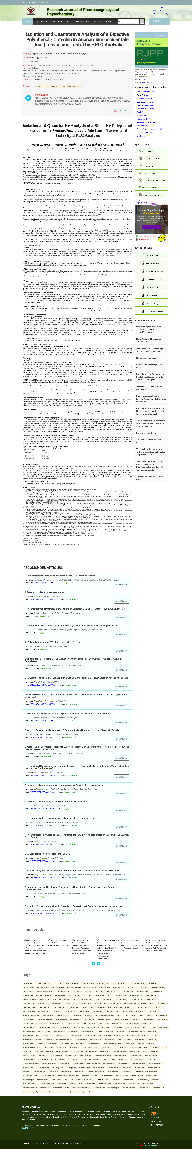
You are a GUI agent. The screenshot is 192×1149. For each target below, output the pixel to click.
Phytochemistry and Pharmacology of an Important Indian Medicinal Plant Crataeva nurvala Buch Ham (75, 609)
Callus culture (117, 1027)
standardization (162, 1003)
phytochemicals (163, 1027)
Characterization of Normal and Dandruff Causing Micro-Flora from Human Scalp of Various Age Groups (76, 678)
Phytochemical (41, 1092)
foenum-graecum (132, 1023)
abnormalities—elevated (109, 991)
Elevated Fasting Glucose (117, 995)
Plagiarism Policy (143, 112)
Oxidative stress (152, 1039)
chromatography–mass (61, 1027)
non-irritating (80, 1043)
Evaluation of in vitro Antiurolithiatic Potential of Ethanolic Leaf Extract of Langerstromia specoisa (73, 906)
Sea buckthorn (155, 1011)
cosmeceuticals (70, 1011)
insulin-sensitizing (130, 1015)
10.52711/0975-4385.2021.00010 (42, 861)
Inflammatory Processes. (90, 1075)
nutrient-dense (143, 1007)
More (97, 21)
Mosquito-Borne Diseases (32, 1047)
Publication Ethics (144, 119)
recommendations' (143, 991)
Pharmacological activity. (97, 1071)
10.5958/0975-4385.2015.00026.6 (42, 685)
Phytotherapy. (130, 1007)
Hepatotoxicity (75, 1007)
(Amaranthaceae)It (47, 1083)
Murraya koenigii (72, 983)
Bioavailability (76, 1015)
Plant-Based (39, 1051)
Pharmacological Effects (57, 1092)
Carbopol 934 (153, 1031)
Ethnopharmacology (158, 987)
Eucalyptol (37, 1039)
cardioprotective (44, 1011)
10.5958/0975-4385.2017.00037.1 (42, 775)
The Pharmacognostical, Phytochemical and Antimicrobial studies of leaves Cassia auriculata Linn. (74, 870)
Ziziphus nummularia (56, 1023)
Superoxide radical (95, 1023)
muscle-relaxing (77, 1051)
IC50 (107, 1023)
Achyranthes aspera (30, 1088)
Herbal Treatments (48, 1075)
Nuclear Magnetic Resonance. (33, 1043)
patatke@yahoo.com (38, 57)
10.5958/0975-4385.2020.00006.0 (42, 583)
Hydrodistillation (133, 1035)
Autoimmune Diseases (31, 1075)
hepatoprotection (115, 1003)
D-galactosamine (70, 1003)
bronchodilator (90, 1035)
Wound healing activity (61, 1088)
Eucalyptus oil (119, 1035)
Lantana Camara (42, 1080)
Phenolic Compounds (108, 1059)
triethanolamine (59, 1031)
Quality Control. (64, 1063)
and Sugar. (49, 1051)
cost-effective (158, 991)
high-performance (29, 1027)
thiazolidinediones (127, 991)
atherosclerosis (91, 991)
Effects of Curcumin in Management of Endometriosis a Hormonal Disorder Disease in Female (72, 730)
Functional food (80, 1071)
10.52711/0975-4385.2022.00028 (42, 913)
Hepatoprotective (40, 1071)
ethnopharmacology (137, 983)
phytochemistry (153, 983)
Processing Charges (150, 188)
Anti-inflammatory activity (136, 1031)
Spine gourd (126, 1068)
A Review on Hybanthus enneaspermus (44, 592)
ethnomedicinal (147, 1083)
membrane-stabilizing (146, 1003)
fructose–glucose (86, 1055)
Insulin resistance (29, 1019)
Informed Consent (144, 98)
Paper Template (149, 166)
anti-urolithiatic (61, 1019)
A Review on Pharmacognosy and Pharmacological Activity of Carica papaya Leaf (65, 785)
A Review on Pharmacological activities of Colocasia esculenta (56, 801)
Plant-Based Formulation (145, 1043)
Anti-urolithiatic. (117, 1023)
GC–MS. (152, 1027)
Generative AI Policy (145, 109)
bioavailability (57, 1011)
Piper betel (144, 987)
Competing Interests (145, 92)
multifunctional (28, 1068)
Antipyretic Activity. (86, 1092)
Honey (83, 1059)
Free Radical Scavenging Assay (140, 1059)
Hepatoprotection (60, 1007)
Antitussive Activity (103, 1080)
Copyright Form (149, 173)
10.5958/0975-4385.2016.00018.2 (42, 825)
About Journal (29, 2)
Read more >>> (163, 76)
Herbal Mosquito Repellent (112, 1043)
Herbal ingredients (44, 983)
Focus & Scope (143, 95)
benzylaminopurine (147, 1023)
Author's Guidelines (151, 159)
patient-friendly (134, 1051)
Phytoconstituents (153, 1068)
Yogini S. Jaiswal (38, 54)
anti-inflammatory (58, 987)
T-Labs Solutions (152, 1146)
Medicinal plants (89, 1007)
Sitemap (78, 1143)
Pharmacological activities (46, 991)
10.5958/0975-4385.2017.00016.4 (42, 878)
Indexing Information (152, 195)
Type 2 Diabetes (151, 995)
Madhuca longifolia (44, 1007)
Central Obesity (59, 995)
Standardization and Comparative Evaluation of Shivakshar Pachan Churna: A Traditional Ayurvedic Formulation (73, 660)
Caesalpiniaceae (99, 1088)
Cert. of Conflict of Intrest (154, 180)
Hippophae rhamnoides (31, 1015)
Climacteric (155, 1047)
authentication (60, 1059)
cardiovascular (78, 991)
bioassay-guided (57, 1068)
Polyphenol (71, 86)
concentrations (73, 1031)
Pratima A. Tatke (52, 54)
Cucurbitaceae (139, 1068)
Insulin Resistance (74, 995)
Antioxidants (139, 1039)
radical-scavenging (121, 1019)
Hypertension (100, 995)
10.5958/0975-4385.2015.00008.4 (42, 721)
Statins (75, 999)
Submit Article (160, 21)
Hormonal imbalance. (46, 1019)
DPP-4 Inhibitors (121, 999)
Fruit (146, 1047)
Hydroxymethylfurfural (31, 1063)
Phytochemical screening (150, 1035)
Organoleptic (58, 983)
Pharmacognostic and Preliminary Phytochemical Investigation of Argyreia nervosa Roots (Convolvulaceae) (69, 888)
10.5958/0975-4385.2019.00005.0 (42, 704)
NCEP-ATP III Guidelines (61, 999)
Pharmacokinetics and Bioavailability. (108, 1015)
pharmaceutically (93, 1027)
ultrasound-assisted (155, 1063)
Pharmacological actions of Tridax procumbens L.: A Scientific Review (60, 575)
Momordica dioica (113, 1068)
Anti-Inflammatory (142, 1080)
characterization (47, 1035)
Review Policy (142, 126)
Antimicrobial (128, 1080)
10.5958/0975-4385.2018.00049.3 (42, 844)
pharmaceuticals (119, 987)
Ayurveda (149, 1015)
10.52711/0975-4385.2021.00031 (42, 737)
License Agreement (145, 102)
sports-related (105, 1051)
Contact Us (44, 2)
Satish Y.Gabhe (66, 54)
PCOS (141, 1015)
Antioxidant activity (104, 1007)
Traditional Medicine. (30, 1083)
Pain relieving (153, 1051)
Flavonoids (48, 1039)
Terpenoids (27, 1039)
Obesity (48, 995)
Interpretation (47, 1059)
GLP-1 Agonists (107, 999)
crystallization (135, 1019)
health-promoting (121, 1047)
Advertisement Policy (145, 132)
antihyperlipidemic (93, 1063)
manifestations (113, 1071)
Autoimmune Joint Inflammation (146, 1071)
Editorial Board (60, 21)
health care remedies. (119, 983)
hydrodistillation (62, 1035)
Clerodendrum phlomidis (105, 1031)
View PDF (122, 110)
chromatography (44, 1027)
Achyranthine (45, 1088)
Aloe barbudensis (103, 983)
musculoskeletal (91, 1051)
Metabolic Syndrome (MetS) (32, 995)
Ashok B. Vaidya (79, 54)
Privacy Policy (142, 115)
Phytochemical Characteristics (68, 1075)
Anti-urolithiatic (88, 1019)
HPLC (79, 86)
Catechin (39, 86)
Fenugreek (105, 1027)
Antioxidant (88, 1015)
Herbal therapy (161, 1015)
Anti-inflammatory (29, 1055)
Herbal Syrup (68, 1080)
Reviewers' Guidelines (146, 122)
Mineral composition (132, 1027)
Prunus (164, 1047)
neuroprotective (109, 1063)
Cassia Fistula (27, 1092)
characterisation (105, 1047)
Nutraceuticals (66, 1071)
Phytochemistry (28, 991)
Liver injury (118, 1007)
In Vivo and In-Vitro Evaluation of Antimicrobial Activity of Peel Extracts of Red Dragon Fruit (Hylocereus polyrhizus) (76, 695)
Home (27, 21)
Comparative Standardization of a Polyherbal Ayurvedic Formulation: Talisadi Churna (67, 713)
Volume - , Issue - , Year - (48, 80)
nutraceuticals (133, 987)
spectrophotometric (104, 1019)
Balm (144, 1051)
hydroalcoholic (75, 1019)
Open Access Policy (145, 105)
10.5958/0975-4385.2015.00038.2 (42, 599)
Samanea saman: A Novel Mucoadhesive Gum (48, 854)
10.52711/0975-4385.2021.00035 (42, 792)
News (108, 21)
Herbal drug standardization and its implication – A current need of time (60, 818)
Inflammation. (43, 1055)
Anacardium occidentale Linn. (55, 86)
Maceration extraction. (31, 1035)
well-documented (91, 1047)
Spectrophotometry (49, 1063)
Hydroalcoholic (149, 1019)
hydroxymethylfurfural (103, 1055)
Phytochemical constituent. (81, 1088)
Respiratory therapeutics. (64, 1039)
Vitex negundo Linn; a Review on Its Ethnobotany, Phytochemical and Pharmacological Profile (71, 625)
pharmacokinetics (113, 1011)
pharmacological (28, 987)
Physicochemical (71, 1055)
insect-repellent (67, 1043)
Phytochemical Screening (84, 1080)
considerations (43, 1003)
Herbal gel (120, 1031)
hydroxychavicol (43, 987)
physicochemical (28, 983)
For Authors (81, 21)
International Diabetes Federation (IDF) (36, 999)
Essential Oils (129, 1043)
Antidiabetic (27, 1071)
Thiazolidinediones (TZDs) (89, 999)
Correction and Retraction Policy (150, 129)
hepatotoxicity (57, 1003)
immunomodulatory (74, 987)
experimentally (150, 999)
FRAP (155, 1059)
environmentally (94, 1043)
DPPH (84, 1023)
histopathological (85, 1003)
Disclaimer (141, 136)
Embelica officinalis (87, 983)
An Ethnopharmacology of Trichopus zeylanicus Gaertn (52, 642)
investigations (41, 1023)
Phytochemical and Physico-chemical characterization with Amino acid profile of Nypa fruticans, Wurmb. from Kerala (77, 836)
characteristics (127, 1071)
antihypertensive (90, 987)
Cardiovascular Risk (136, 995)
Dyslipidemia (88, 995)
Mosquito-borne (52, 1043)
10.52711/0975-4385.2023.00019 (42, 809)
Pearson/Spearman (120, 1055)
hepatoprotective (136, 999)
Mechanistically (100, 1003)
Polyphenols (27, 1051)
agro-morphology (75, 1047)
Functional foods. (64, 991)
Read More (121, 584)
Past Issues (41, 21)
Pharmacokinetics (62, 1015)
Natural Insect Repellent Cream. (55, 1047)
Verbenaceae (56, 1080)
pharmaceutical (141, 1011)
